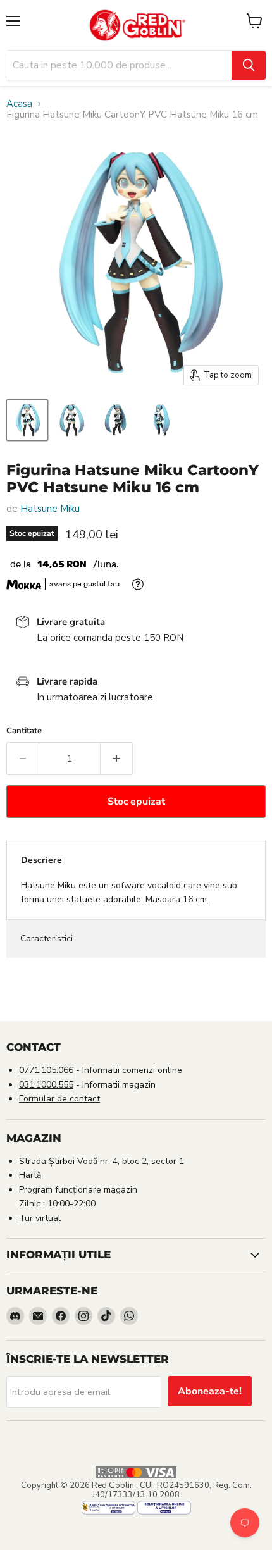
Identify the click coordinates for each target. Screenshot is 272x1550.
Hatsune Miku (50, 508)
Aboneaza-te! (210, 1391)
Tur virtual (40, 1218)
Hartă (30, 1175)
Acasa (19, 104)
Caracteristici (46, 939)
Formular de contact (59, 1099)
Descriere (41, 860)
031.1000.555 (46, 1085)
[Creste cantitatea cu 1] (117, 758)
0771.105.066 (46, 1070)
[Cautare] (249, 65)
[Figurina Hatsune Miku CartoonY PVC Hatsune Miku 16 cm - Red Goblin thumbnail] (27, 420)
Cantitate (24, 731)
